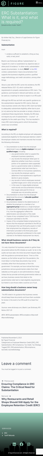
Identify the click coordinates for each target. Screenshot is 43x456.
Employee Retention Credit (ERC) (23, 342)
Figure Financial (9, 340)
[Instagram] (28, 444)
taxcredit (5, 350)
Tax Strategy (36, 345)
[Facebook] (21, 444)
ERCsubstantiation (17, 347)
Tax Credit (27, 345)
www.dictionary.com (15, 307)
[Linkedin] (14, 444)
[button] (38, 2)
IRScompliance (30, 347)
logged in (14, 369)
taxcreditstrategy (14, 350)
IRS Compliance (18, 345)
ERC (35, 69)
